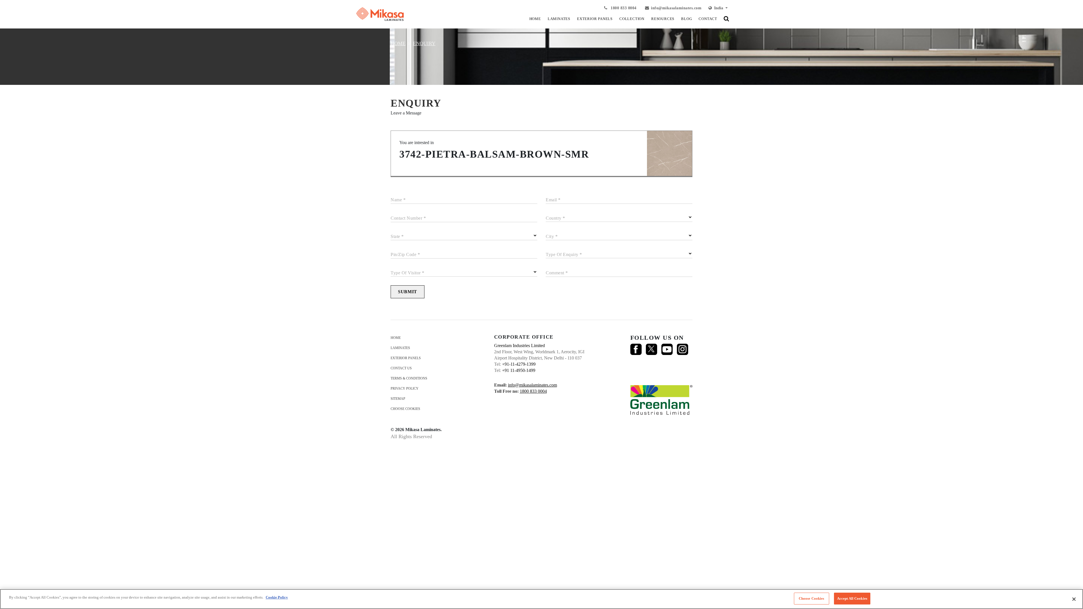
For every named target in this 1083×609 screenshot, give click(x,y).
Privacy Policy (405, 388)
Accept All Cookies (852, 598)
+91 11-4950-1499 (518, 370)
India (718, 8)
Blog (686, 19)
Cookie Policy (277, 597)
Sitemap (398, 399)
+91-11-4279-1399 (519, 364)
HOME (535, 19)
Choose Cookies (405, 409)
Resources (662, 19)
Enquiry (424, 43)
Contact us (401, 368)
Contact (708, 19)
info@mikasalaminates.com (676, 8)
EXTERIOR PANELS (595, 19)
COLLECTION (631, 19)
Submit (407, 291)
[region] (541, 599)
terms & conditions (409, 378)
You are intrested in (416, 142)
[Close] (1074, 599)
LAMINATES (559, 19)
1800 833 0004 (623, 8)
